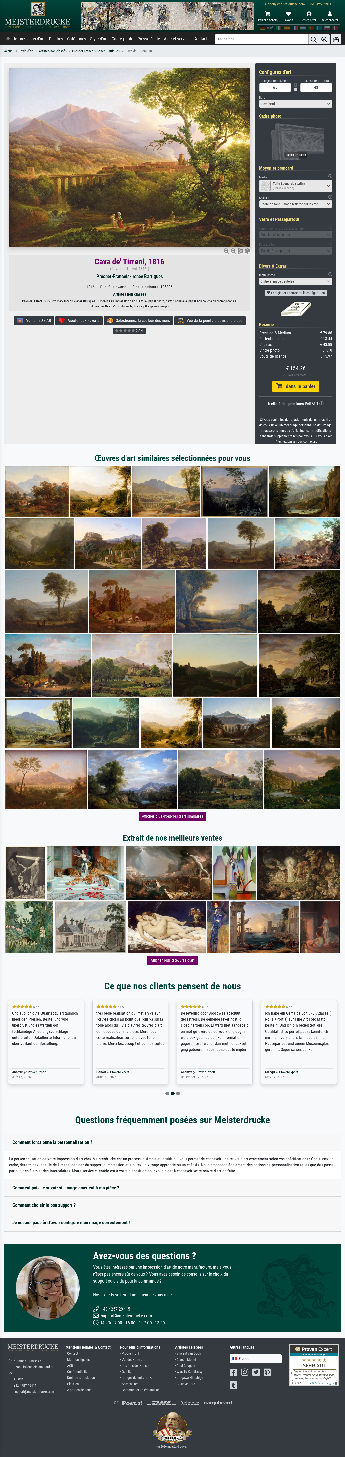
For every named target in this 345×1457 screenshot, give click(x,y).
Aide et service (176, 38)
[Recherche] (313, 39)
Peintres (56, 38)
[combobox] (295, 104)
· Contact (72, 1353)
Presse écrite (148, 38)
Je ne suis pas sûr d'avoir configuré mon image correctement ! (71, 1222)
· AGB (69, 1366)
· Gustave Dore (185, 1384)
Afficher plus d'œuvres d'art (173, 960)
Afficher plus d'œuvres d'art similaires (172, 816)
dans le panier (298, 386)
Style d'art (99, 38)
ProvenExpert (29, 1072)
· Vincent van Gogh (188, 1353)
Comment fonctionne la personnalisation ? (52, 1142)
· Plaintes (72, 1384)
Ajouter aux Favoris (82, 320)
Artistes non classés (53, 51)
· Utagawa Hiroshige (189, 1378)
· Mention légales (78, 1360)
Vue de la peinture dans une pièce (213, 320)
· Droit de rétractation (80, 1378)
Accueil (9, 51)
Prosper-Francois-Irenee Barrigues (96, 51)
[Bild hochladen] (336, 39)
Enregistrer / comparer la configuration (297, 293)
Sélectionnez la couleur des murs (141, 320)
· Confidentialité (77, 1372)
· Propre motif (129, 1353)
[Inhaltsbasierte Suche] (324, 39)
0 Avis (139, 331)
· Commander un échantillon (140, 1390)
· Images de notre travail (137, 1378)
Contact (200, 38)
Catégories (76, 38)
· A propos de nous (78, 1390)
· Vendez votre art (132, 1360)
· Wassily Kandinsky (188, 1372)
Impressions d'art (29, 38)
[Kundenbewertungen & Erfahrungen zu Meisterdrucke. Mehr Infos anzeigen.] (314, 1364)
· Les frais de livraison (135, 1366)
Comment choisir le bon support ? (44, 1205)
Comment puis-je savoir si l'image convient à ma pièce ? (65, 1188)
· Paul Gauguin (185, 1366)
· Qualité (126, 1372)
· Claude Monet (185, 1360)
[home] (8, 39)
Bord (262, 97)
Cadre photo (122, 38)
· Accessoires (129, 1384)
